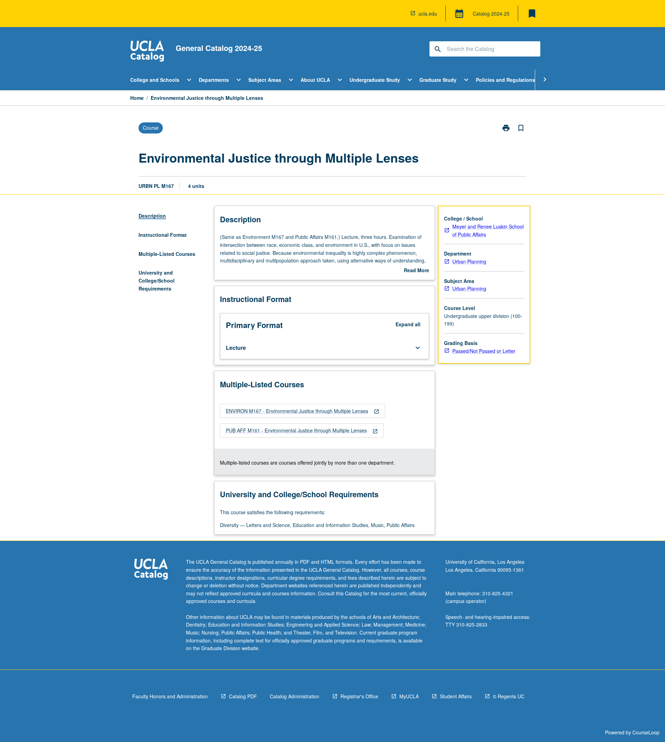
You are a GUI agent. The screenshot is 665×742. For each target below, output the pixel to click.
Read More (416, 270)
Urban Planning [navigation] (469, 261)
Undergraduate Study (374, 79)
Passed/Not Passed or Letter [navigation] (483, 350)
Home (137, 97)
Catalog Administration (294, 696)
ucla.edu (427, 13)
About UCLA (315, 79)
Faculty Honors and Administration (170, 696)
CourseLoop (645, 732)
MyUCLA (409, 696)
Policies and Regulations (505, 79)
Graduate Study (437, 79)
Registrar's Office (359, 696)
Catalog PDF (243, 696)
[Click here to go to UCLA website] (151, 570)
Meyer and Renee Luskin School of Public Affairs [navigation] (488, 230)
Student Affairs (456, 696)
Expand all (408, 324)
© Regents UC (508, 696)
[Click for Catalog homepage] (147, 52)
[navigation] (302, 411)
